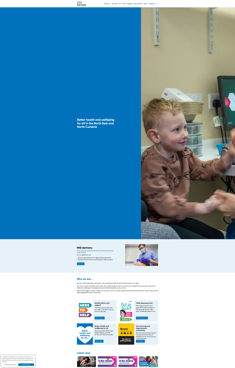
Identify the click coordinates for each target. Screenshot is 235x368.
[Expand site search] (157, 3)
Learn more (80, 263)
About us (107, 4)
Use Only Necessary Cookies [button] (10, 364)
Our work (115, 4)
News (145, 4)
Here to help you (128, 4)
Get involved (138, 4)
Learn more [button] (8, 358)
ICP (120, 4)
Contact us (152, 4)
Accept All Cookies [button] (26, 364)
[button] (141, 255)
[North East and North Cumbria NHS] (81, 4)
